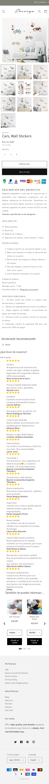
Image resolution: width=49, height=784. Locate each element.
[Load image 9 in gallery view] (40, 104)
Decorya (27, 779)
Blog (7, 697)
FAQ (6, 669)
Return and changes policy (16, 683)
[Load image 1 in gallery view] (8, 72)
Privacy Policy (11, 679)
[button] (3, 11)
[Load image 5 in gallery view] (24, 88)
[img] (24, 360)
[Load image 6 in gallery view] (40, 88)
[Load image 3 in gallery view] (40, 72)
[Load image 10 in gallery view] (8, 120)
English (33, 760)
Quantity (5, 149)
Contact (8, 707)
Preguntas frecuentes (29, 289)
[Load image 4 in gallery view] (8, 88)
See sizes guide (8, 338)
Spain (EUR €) (14, 760)
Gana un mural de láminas (16, 673)
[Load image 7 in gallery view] (8, 104)
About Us (9, 700)
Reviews (8, 703)
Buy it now (24, 171)
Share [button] (7, 344)
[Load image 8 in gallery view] (24, 104)
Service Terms (11, 676)
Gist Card (9, 710)
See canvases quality (26, 338)
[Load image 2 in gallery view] (24, 72)
